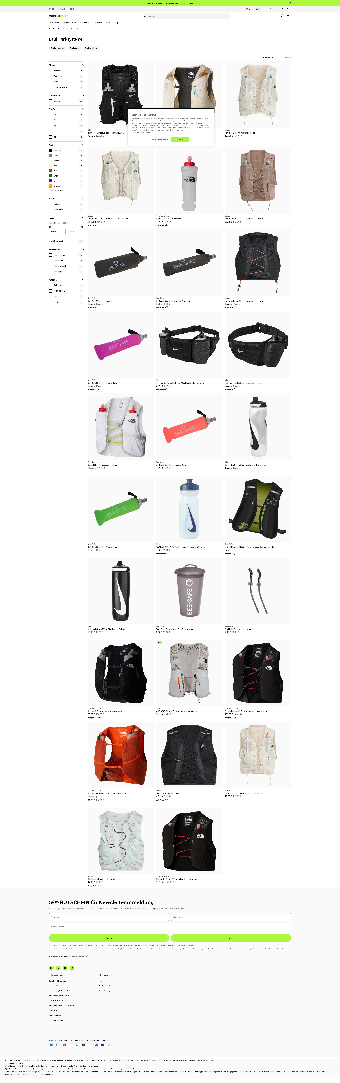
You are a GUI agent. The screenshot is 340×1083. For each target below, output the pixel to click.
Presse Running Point (106, 991)
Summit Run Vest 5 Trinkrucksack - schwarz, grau (246, 711)
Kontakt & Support (55, 1015)
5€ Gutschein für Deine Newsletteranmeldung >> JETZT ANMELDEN (170, 3)
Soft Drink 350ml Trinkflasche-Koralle (172, 465)
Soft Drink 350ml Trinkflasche (100, 301)
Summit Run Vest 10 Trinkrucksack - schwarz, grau (177, 879)
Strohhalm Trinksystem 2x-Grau (238, 629)
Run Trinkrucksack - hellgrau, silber (102, 879)
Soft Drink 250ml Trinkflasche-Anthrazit (173, 301)
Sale (108, 23)
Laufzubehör (85, 23)
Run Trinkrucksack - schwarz (168, 793)
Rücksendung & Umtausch (58, 991)
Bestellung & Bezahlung (57, 981)
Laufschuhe (54, 23)
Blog (116, 23)
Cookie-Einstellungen (56, 1020)
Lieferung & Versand (56, 986)
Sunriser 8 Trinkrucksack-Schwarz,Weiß (105, 711)
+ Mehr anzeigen (56, 190)
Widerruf (105, 1040)
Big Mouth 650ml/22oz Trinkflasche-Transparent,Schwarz (180, 547)
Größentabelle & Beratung (58, 1000)
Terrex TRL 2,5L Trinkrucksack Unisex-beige (243, 793)
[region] (171, 127)
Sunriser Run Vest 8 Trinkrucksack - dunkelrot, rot (109, 793)
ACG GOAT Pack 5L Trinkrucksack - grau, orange (176, 711)
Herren (62, 9)
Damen (51, 9)
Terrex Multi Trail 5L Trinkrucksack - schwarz (244, 301)
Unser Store (269, 9)
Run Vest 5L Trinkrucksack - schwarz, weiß (106, 133)
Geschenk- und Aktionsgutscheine (61, 1005)
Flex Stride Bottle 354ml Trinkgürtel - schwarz (244, 383)
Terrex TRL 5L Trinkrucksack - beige (240, 133)
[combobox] (187, 16)
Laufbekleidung (69, 23)
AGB (86, 1040)
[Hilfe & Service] (276, 16)
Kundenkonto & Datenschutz (59, 996)
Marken (98, 23)
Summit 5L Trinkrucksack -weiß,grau (103, 465)
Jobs (100, 981)
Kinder (71, 9)
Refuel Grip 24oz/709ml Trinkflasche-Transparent (246, 465)
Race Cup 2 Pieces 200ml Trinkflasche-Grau (174, 629)
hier (143, 130)
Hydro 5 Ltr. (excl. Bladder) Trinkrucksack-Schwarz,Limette (249, 547)
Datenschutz (95, 1040)
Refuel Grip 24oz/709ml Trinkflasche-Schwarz (107, 629)
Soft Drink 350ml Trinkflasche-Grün (102, 547)
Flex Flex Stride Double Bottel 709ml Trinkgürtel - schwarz (180, 383)
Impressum (79, 1040)
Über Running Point (105, 986)
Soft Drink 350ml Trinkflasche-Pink (102, 383)
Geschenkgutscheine (283, 9)
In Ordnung (179, 139)
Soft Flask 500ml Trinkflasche (168, 219)
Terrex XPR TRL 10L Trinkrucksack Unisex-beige (108, 219)
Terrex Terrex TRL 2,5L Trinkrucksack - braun (244, 219)
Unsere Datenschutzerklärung (59, 956)
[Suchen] (145, 16)
